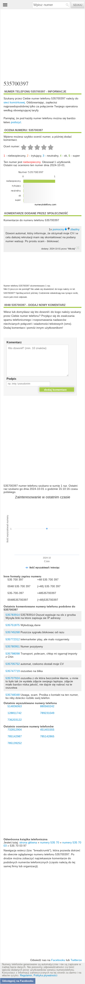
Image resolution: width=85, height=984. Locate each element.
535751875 (13, 625)
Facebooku (58, 960)
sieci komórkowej (14, 102)
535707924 (13, 678)
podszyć (16, 122)
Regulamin (26, 975)
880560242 (47, 706)
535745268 (13, 632)
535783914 (13, 614)
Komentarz (14, 342)
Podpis (11, 378)
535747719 (13, 671)
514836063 (15, 706)
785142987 (15, 736)
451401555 (47, 729)
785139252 (15, 743)
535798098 (13, 653)
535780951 (13, 646)
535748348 (13, 694)
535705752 (13, 663)
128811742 (15, 713)
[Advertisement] (39, 45)
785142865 (47, 736)
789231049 (47, 713)
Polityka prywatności (45, 975)
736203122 (15, 719)
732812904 (15, 729)
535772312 (13, 639)
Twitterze (76, 960)
